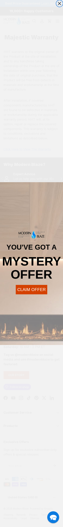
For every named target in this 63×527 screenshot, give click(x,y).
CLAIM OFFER (31, 289)
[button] (53, 517)
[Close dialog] (59, 3)
